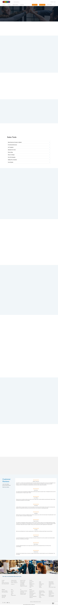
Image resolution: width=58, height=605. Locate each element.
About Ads (3, 597)
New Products (31, 581)
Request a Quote (35, 4)
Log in (40, 439)
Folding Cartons (41, 583)
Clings (40, 581)
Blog (11, 594)
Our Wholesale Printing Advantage (13, 28)
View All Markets (51, 596)
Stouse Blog (10, 152)
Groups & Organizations (32, 596)
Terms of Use (4, 596)
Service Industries (51, 595)
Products (3, 4)
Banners (30, 582)
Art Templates (10, 147)
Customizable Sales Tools (11, 33)
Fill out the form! (11, 439)
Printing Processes (23, 594)
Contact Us (12, 584)
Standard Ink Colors (12, 149)
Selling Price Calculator (12, 159)
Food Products (31, 594)
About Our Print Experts (11, 29)
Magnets (40, 587)
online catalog (17, 414)
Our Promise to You (33, 29)
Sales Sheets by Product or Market (15, 142)
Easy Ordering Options (11, 31)
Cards (30, 587)
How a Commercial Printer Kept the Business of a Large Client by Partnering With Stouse (24, 468)
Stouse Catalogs (11, 154)
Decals (40, 582)
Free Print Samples (11, 157)
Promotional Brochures (12, 144)
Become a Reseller (42, 4)
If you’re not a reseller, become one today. (41, 418)
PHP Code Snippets (25, 604)
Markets (9, 4)
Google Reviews (13, 595)
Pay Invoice (22, 4)
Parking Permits (51, 582)
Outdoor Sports (41, 594)
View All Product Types (52, 587)
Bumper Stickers (31, 583)
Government (31, 595)
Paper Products (51, 581)
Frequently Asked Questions (35, 31)
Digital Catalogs (22, 581)
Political (40, 597)
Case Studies (10, 162)
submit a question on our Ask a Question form (38, 415)
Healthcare (31, 597)
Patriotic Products (51, 583)
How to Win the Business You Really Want (16, 470)
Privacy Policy (4, 595)
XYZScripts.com (33, 604)
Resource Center (15, 4)
